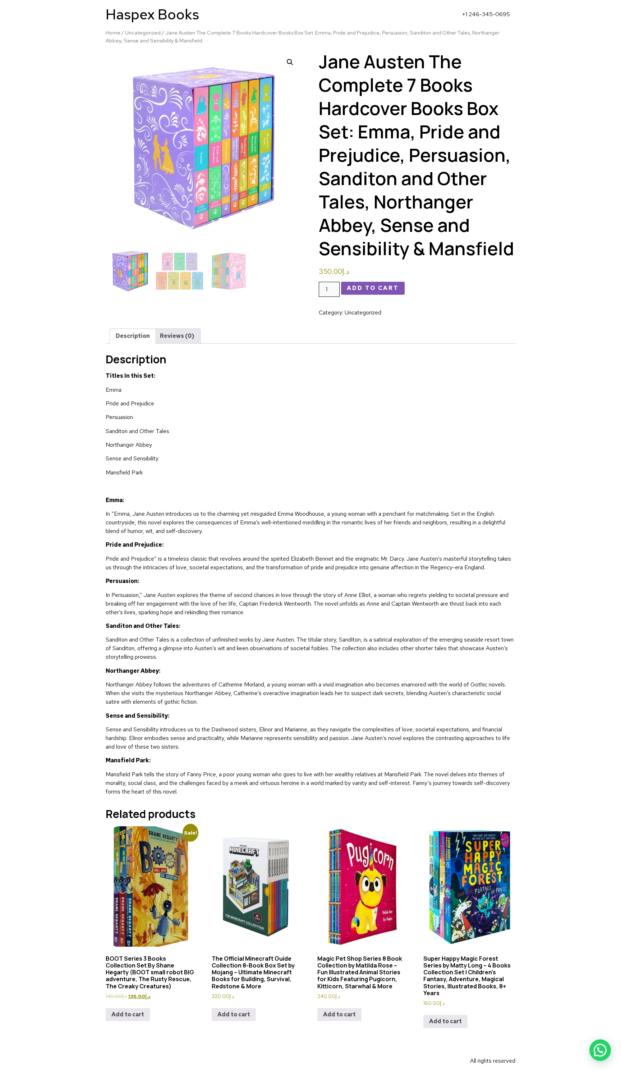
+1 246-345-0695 (486, 14)
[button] (290, 62)
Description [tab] (133, 336)
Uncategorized (143, 32)
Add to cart (373, 288)
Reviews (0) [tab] (177, 336)
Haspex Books (152, 14)
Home (113, 32)
